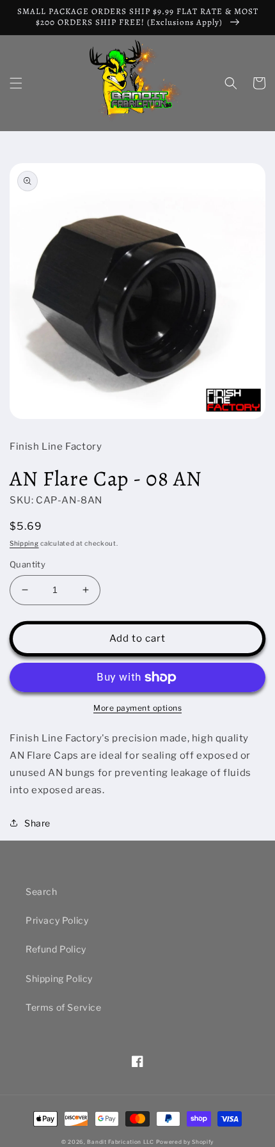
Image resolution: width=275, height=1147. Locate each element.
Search (42, 891)
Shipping (24, 543)
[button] (16, 83)
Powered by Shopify (185, 1142)
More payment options (137, 708)
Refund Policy (56, 949)
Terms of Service (64, 1007)
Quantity (27, 564)
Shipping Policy (59, 978)
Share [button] (37, 823)
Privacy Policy (57, 920)
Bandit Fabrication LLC (120, 1142)
